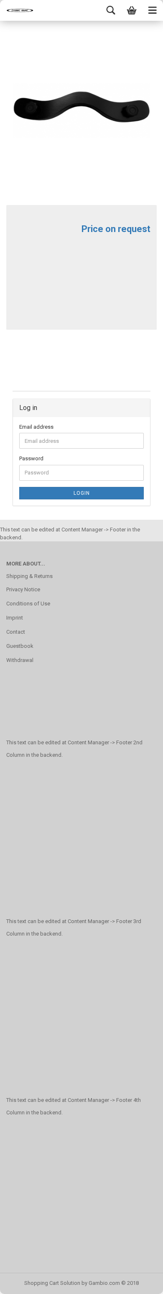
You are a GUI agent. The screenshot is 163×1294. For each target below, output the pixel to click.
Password (31, 458)
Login (82, 493)
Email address (36, 427)
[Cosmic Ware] (16, 10)
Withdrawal (19, 660)
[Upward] (140, 1281)
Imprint (14, 618)
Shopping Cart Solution (52, 1283)
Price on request (116, 229)
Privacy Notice (23, 589)
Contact (15, 632)
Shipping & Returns (29, 576)
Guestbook (19, 646)
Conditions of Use (28, 603)
